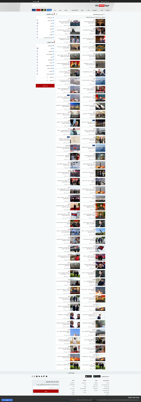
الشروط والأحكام (106, 388)
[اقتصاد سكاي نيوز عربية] (49, 10)
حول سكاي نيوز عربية (105, 384)
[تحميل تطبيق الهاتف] (93, 376)
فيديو (60, 10)
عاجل (42, 10)
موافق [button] (7, 400)
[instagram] (34, 376)
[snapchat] (41, 376)
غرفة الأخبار (72, 382)
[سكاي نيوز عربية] (102, 5)
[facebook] (32, 376)
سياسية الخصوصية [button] (73, 400)
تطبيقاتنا (96, 382)
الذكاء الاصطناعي (75, 10)
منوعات (65, 10)
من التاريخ (52, 77)
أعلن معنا (107, 394)
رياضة (82, 10)
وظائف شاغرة (106, 392)
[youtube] (39, 376)
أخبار (102, 10)
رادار (73, 386)
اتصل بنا (107, 382)
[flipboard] (44, 376)
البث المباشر (95, 388)
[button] (38, 10)
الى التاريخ (52, 80)
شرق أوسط (95, 10)
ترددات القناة (95, 386)
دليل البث (95, 390)
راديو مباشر (95, 384)
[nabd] (46, 376)
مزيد (55, 10)
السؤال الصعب (71, 384)
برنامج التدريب (106, 386)
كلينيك (73, 392)
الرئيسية (107, 10)
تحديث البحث (45, 86)
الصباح (73, 390)
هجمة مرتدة (72, 388)
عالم (88, 10)
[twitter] (36, 376)
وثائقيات (72, 394)
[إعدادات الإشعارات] (45, 10)
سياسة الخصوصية (106, 390)
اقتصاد (84, 390)
